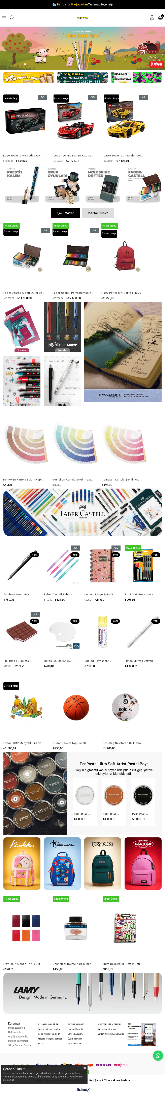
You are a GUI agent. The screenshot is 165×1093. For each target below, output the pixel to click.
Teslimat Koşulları (76, 1029)
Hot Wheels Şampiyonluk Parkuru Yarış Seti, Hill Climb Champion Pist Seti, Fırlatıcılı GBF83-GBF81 (123, 743)
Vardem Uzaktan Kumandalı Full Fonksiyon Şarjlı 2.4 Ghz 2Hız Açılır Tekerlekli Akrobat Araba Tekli (73, 743)
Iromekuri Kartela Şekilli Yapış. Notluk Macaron (122, 479)
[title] (21, 184)
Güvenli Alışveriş (75, 1034)
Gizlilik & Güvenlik (18, 1036)
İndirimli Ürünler (98, 213)
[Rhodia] (21, 327)
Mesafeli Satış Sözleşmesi (50, 1039)
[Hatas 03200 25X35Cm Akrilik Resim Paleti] (62, 631)
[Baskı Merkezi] (82, 77)
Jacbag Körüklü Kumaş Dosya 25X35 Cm (122, 292)
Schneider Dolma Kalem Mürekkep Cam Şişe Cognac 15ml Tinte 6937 (23, 963)
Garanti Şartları (75, 1044)
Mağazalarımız (16, 1027)
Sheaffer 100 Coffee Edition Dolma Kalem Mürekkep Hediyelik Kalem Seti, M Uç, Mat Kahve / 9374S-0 (123, 963)
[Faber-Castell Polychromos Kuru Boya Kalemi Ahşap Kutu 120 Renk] (26, 256)
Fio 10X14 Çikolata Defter (19, 660)
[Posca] (21, 381)
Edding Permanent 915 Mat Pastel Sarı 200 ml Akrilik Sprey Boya (100, 660)
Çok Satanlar (65, 213)
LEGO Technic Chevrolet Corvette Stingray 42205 (73, 155)
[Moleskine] (123, 352)
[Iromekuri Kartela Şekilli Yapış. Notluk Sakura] (76, 443)
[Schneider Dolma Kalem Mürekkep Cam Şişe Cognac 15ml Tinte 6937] (26, 928)
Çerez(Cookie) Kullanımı (49, 1034)
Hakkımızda (14, 1032)
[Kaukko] (21, 863)
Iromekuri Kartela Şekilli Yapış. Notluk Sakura (73, 479)
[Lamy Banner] (82, 993)
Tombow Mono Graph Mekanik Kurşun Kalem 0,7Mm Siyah (19, 594)
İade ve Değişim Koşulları (49, 1029)
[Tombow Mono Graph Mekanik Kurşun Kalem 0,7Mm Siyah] (22, 565)
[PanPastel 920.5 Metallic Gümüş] (85, 795)
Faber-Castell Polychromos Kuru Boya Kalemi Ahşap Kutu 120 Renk (24, 292)
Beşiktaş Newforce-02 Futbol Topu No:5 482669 (23, 743)
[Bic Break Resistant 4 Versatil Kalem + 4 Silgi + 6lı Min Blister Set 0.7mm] (143, 565)
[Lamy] (62, 327)
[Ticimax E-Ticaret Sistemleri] (82, 1090)
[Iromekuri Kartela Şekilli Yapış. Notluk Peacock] (26, 443)
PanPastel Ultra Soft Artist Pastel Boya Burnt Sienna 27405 (111, 813)
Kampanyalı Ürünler (106, 1029)
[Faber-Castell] (143, 184)
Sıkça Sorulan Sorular (20, 1045)
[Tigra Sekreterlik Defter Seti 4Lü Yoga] (76, 928)
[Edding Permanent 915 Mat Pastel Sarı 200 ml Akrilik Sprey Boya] (103, 631)
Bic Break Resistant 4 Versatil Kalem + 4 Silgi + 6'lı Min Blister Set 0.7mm (140, 594)
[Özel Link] (28, 77)
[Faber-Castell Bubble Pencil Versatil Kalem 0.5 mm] (62, 565)
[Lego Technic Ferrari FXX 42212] (25, 120)
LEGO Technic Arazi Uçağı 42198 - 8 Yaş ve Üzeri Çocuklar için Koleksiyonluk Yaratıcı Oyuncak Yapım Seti (123, 155)
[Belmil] (62, 863)
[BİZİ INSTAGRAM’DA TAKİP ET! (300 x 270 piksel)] (142, 1034)
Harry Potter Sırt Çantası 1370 (72, 292)
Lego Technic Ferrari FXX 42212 (22, 155)
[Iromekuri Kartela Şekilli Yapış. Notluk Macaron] (125, 443)
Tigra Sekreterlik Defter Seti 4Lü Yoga (73, 963)
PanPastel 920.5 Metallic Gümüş (82, 813)
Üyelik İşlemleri (75, 1039)
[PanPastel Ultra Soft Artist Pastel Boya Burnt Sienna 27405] (114, 795)
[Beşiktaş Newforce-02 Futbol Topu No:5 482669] (26, 707)
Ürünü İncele (35, 125)
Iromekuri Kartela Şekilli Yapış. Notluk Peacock (23, 479)
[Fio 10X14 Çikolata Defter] (22, 631)
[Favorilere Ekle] (25, 125)
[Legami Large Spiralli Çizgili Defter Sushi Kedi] (103, 565)
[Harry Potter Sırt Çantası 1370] (75, 256)
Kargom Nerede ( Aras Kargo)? (111, 1034)
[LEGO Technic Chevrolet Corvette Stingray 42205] (76, 120)
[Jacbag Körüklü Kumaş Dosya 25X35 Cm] (124, 256)
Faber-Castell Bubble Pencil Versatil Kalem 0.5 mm (59, 594)
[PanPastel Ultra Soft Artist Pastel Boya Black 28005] (143, 795)
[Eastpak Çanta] (143, 863)
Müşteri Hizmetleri (18, 1041)
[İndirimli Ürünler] (136, 77)
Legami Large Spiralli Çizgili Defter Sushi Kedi (100, 594)
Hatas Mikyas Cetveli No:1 (140, 660)
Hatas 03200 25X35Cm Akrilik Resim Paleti (59, 660)
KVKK (40, 1044)
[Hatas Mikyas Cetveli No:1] (143, 631)
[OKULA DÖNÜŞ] (82, 48)
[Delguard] (62, 381)
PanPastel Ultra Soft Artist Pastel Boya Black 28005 (140, 813)
